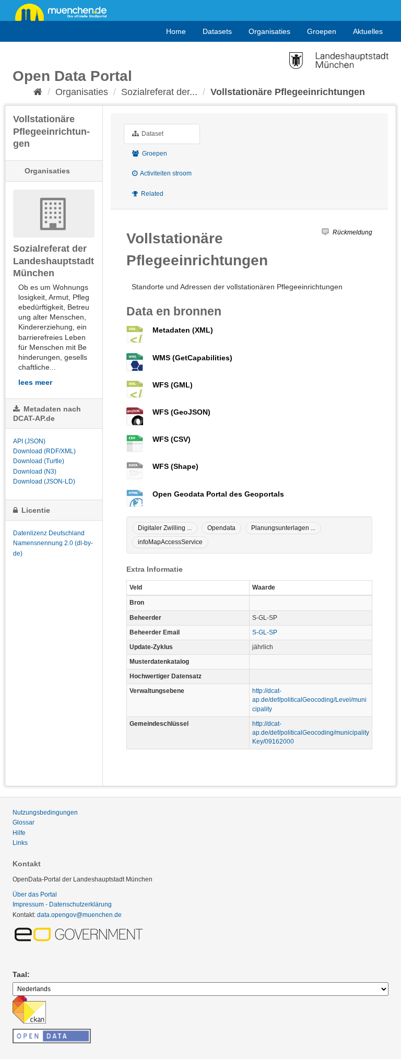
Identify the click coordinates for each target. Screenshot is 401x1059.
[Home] (37, 92)
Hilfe (19, 833)
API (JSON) (29, 441)
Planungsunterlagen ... (283, 528)
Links (20, 842)
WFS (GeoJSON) (181, 412)
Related (151, 193)
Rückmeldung (352, 232)
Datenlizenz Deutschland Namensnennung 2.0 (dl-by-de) (53, 543)
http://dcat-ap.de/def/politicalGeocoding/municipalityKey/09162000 (310, 732)
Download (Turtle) (38, 461)
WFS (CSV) (171, 439)
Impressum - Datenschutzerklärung (62, 904)
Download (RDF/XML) (44, 451)
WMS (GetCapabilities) (192, 358)
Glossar (23, 822)
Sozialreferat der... (159, 92)
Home (176, 31)
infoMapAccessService (170, 542)
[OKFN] (52, 1033)
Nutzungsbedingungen (45, 812)
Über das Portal (35, 894)
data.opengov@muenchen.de (79, 915)
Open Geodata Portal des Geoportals (218, 494)
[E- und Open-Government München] (80, 933)
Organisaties (269, 31)
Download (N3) (34, 471)
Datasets (217, 31)
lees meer (35, 382)
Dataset (151, 133)
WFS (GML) (172, 385)
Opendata (221, 528)
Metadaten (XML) (182, 330)
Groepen (321, 31)
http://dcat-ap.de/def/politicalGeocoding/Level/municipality (309, 699)
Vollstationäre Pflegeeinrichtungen (287, 92)
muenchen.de (65, 11)
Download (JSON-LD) (44, 481)
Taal (20, 974)
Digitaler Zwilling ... (165, 528)
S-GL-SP (264, 632)
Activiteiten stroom (165, 173)
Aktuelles (368, 31)
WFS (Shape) (175, 466)
